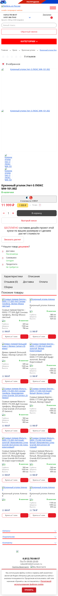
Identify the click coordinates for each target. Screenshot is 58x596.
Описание (34, 276)
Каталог (6, 531)
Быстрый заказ (29, 220)
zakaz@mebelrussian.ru (31, 564)
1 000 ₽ (22, 205)
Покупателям (8, 537)
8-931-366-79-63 (10, 17)
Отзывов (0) (11, 281)
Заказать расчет (12, 239)
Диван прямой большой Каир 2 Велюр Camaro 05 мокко (14, 354)
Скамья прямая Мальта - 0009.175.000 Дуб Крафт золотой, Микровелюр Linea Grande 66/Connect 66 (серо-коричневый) (14, 456)
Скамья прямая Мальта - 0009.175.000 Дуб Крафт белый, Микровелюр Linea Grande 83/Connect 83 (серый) (43, 456)
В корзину (37, 213)
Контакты (7, 543)
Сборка (8, 287)
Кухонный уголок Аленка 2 (42, 494)
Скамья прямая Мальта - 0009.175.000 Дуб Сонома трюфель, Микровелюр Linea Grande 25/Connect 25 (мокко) (15, 406)
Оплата (43, 281)
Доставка (28, 281)
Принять (29, 590)
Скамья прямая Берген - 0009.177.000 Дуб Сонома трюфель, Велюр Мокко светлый (15, 313)
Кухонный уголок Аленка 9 (14, 494)
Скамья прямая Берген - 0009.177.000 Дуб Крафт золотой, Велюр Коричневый (42, 358)
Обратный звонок (29, 31)
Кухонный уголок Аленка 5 (42, 306)
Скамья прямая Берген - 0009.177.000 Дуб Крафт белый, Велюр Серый (42, 399)
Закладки (47, 15)
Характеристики (13, 276)
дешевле (23, 246)
